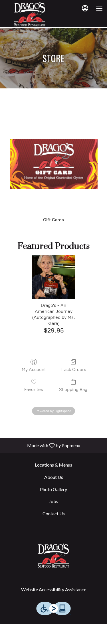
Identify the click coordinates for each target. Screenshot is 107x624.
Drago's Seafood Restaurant (53, 555)
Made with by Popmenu (42, 445)
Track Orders (73, 369)
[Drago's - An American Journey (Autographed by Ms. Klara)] (53, 277)
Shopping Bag (73, 389)
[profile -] (85, 8)
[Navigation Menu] (99, 8)
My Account (34, 369)
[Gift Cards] (53, 167)
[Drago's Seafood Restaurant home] (30, 14)
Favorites (33, 389)
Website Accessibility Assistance (53, 589)
